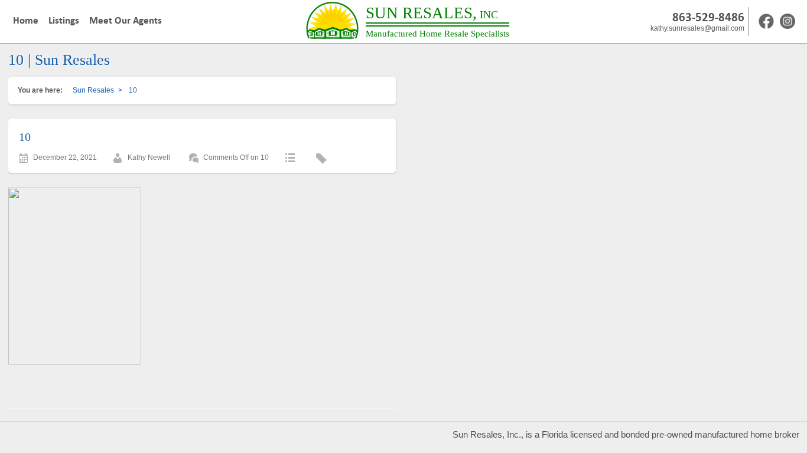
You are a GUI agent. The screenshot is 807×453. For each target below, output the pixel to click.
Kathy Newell (149, 157)
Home (25, 20)
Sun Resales (93, 90)
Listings (63, 20)
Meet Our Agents (125, 20)
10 (25, 136)
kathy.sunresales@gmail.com (697, 28)
